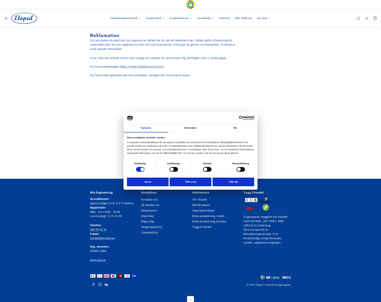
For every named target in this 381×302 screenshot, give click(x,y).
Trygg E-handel (202, 227)
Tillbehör (204, 18)
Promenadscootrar (124, 18)
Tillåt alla (233, 182)
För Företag (243, 18)
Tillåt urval (190, 182)
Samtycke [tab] (146, 128)
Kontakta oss (149, 199)
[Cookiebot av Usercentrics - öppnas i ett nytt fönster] (241, 118)
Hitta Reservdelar (203, 210)
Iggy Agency (284, 284)
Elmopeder (153, 18)
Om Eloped (199, 199)
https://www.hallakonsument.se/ (142, 66)
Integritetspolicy (151, 227)
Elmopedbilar (179, 18)
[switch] (174, 169)
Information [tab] (190, 128)
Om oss (262, 18)
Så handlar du (150, 205)
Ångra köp (147, 221)
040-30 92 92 (98, 229)
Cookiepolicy (149, 232)
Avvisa (147, 182)
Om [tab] (235, 128)
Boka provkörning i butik (208, 216)
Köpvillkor (147, 216)
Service (224, 18)
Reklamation (149, 210)
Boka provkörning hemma (209, 221)
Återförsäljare (201, 205)
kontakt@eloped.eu (102, 238)
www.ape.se (98, 260)
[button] (190, 5)
